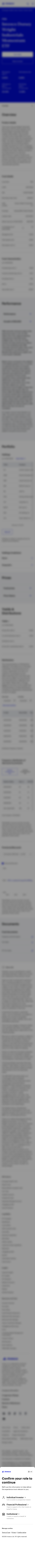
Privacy (14, 1532)
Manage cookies (7, 1528)
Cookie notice (21, 1532)
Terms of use (6, 1532)
